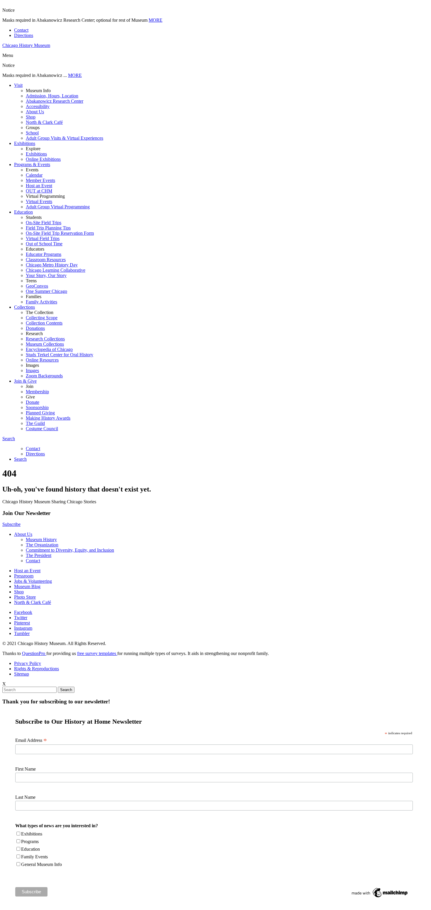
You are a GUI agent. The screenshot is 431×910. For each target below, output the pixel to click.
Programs (30, 841)
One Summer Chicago (46, 291)
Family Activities (41, 301)
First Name (25, 769)
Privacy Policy (27, 663)
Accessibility (38, 106)
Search (8, 438)
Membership (37, 391)
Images (32, 370)
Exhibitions (24, 143)
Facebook (23, 612)
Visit (18, 85)
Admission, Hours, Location (52, 95)
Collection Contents (44, 322)
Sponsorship (37, 407)
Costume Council (42, 428)
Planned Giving (40, 412)
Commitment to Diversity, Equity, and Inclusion (70, 550)
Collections (24, 307)
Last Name (25, 797)
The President (38, 555)
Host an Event (39, 185)
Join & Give (25, 381)
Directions (23, 35)
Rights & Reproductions (36, 668)
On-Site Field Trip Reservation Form (60, 233)
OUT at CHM (39, 190)
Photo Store (25, 597)
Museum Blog (27, 586)
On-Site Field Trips (43, 222)
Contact (21, 30)
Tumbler (22, 633)
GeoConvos (37, 285)
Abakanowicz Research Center (54, 101)
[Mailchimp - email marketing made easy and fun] (380, 897)
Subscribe (11, 524)
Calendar (34, 175)
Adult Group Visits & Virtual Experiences (64, 138)
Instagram (23, 628)
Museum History (41, 539)
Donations (35, 328)
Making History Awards (48, 418)
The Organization (42, 544)
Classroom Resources (46, 259)
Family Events (34, 856)
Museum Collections (45, 344)
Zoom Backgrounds (44, 375)
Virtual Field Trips (43, 238)
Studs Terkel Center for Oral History (59, 354)
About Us (35, 111)
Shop (30, 116)
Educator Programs (43, 254)
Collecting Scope (41, 317)
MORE (155, 20)
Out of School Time (44, 243)
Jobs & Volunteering (33, 581)
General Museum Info (41, 864)
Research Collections (45, 338)
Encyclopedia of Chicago (49, 349)
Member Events (40, 180)
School (32, 132)
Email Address (31, 740)
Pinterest (22, 622)
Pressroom (23, 575)
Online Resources (42, 359)
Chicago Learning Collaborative (55, 270)
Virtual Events (39, 201)
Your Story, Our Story (46, 275)
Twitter (20, 617)
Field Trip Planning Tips (48, 227)
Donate (32, 402)
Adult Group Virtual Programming (58, 206)
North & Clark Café (44, 122)
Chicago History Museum (26, 45)
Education (23, 212)
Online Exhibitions (43, 159)
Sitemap (21, 673)
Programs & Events (32, 164)
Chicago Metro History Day (52, 264)
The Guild (35, 423)
